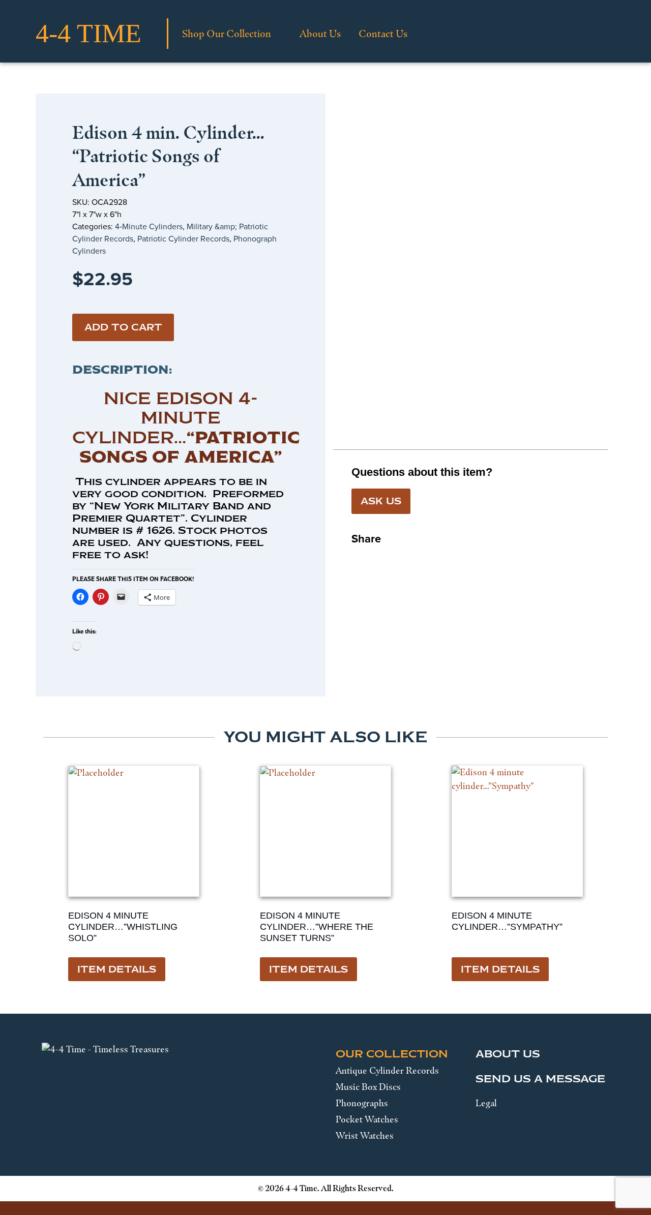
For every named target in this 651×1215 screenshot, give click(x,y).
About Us (320, 33)
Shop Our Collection (226, 33)
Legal (486, 1103)
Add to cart (123, 327)
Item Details (116, 969)
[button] (359, 558)
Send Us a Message (540, 1079)
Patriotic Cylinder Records (183, 239)
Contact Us (383, 33)
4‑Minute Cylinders (149, 226)
